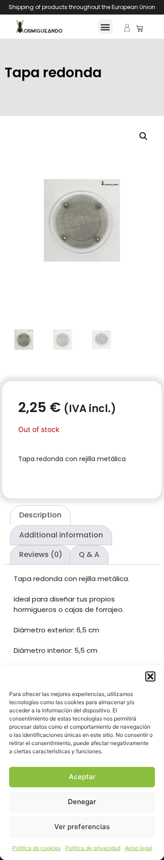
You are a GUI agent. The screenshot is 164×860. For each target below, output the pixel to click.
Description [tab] (40, 515)
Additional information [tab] (61, 535)
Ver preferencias (82, 826)
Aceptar (82, 776)
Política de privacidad (92, 848)
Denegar (82, 801)
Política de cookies (36, 848)
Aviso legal (138, 848)
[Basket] (139, 28)
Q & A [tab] (89, 554)
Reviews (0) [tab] (40, 554)
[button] (150, 676)
